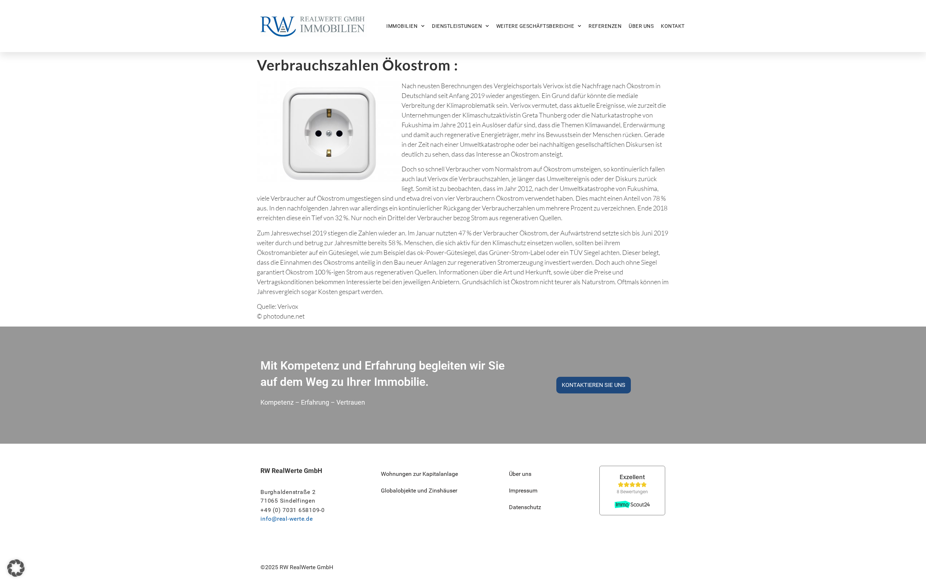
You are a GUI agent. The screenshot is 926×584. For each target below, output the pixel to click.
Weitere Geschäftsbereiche (535, 26)
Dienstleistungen (457, 26)
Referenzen (605, 26)
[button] (16, 568)
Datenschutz (525, 507)
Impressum (523, 490)
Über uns (641, 26)
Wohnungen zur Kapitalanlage (419, 473)
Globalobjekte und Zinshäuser (419, 490)
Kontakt (673, 26)
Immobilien (401, 26)
